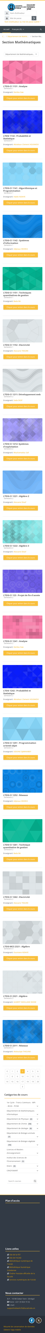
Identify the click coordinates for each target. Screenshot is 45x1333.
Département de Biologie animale (21, 1133)
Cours (3, 36)
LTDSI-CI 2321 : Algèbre (15, 996)
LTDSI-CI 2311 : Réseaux (15, 1045)
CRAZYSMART (12, 1170)
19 (33, 1081)
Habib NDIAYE (19, 196)
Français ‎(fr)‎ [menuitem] (17, 29)
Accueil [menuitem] (7, 29)
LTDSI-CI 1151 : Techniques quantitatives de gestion (17, 294)
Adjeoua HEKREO (21, 249)
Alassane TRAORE (21, 351)
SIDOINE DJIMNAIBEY (22, 751)
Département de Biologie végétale (21, 1141)
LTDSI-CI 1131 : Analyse (15, 86)
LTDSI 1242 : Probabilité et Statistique (17, 692)
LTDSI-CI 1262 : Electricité (16, 897)
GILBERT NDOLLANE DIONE (25, 1002)
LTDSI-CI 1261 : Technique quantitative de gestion (16, 846)
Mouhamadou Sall (21, 452)
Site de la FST (14, 1254)
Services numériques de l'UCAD (22, 1279)
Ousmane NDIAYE (21, 952)
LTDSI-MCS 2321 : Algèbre (16, 946)
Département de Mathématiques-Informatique (19, 36)
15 (12, 1081)
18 (28, 1081)
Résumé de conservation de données (19, 1326)
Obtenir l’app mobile (12, 1329)
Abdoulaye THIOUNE (22, 1051)
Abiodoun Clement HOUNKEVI (26, 144)
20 (38, 1081)
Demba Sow (19, 92)
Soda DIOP (18, 400)
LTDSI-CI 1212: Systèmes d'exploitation (15, 445)
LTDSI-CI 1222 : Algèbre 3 (16, 545)
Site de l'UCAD (15, 1258)
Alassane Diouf (20, 502)
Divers (9, 1166)
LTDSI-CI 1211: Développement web (22, 394)
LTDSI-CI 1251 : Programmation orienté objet (19, 744)
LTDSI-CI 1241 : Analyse (15, 641)
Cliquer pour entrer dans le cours (20, 98)
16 (18, 1081)
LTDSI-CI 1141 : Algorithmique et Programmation (20, 189)
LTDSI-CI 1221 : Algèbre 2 (16, 496)
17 (23, 1081)
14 (7, 1081)
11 (28, 1076)
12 (33, 1076)
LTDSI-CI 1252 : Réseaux (15, 795)
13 (38, 1076)
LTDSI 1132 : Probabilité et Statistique (17, 137)
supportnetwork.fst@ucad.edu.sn (21, 1308)
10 (23, 1076)
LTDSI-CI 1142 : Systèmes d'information (16, 242)
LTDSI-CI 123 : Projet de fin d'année (21, 595)
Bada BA (17, 301)
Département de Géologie (17, 1128)
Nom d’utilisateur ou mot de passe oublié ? (22, 22)
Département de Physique (18, 1119)
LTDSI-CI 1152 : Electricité (16, 344)
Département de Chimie (17, 1123)
